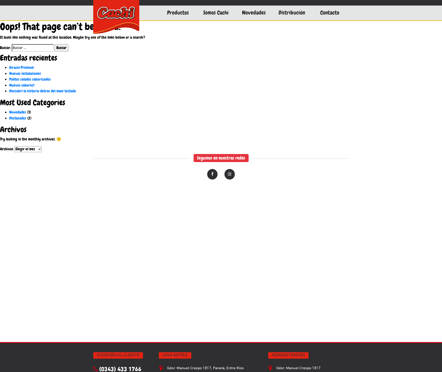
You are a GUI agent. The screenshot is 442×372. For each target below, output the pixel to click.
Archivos (6, 148)
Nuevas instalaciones (25, 73)
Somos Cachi (216, 12)
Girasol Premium (21, 67)
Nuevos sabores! (21, 85)
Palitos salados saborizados (30, 79)
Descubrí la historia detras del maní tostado (42, 90)
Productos (178, 12)
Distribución (292, 12)
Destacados (17, 118)
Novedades (254, 12)
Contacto (329, 12)
